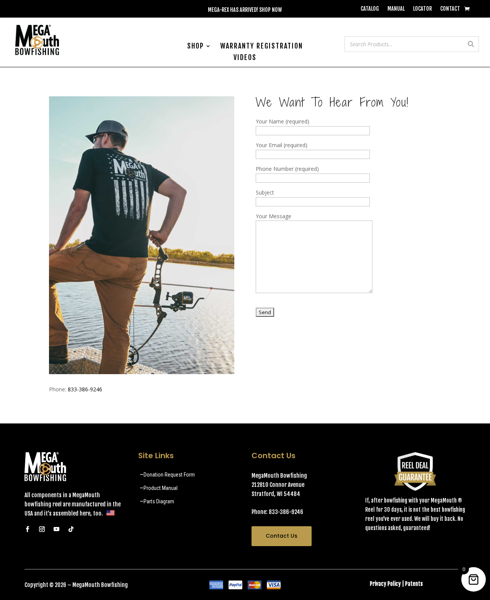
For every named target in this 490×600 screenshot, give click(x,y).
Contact (450, 9)
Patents (414, 584)
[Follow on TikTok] (71, 529)
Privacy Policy (385, 584)
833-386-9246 (85, 389)
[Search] (471, 44)
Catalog (370, 9)
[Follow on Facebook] (27, 529)
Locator (422, 9)
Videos (245, 58)
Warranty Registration (261, 46)
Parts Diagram (159, 501)
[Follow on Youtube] (56, 529)
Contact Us (281, 536)
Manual (396, 9)
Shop (195, 46)
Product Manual (161, 488)
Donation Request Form (169, 475)
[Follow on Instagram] (41, 529)
